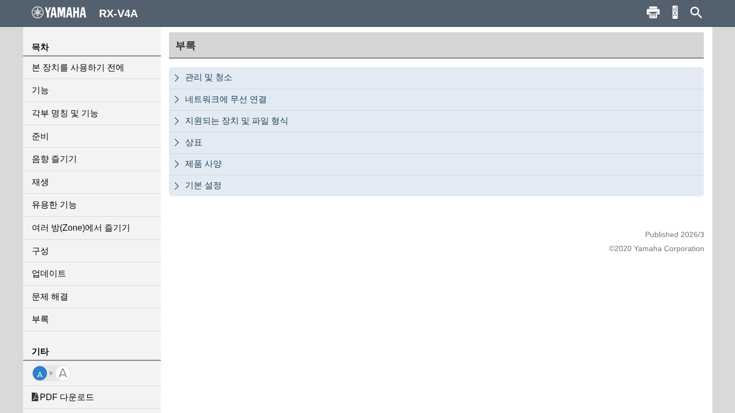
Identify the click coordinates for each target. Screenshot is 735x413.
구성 (40, 250)
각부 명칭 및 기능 (65, 113)
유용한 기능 (54, 204)
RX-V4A (118, 13)
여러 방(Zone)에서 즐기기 (81, 227)
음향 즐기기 (54, 158)
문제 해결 (50, 296)
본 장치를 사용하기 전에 (78, 67)
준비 (40, 136)
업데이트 (49, 273)
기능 (40, 90)
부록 (40, 319)
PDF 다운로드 (67, 397)
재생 (40, 182)
